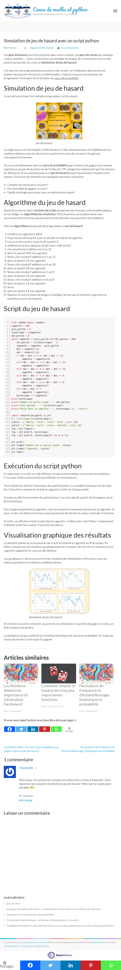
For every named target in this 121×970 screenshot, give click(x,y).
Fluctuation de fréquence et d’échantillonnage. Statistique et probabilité (94, 694)
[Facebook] (9, 727)
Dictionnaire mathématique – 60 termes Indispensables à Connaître (42, 919)
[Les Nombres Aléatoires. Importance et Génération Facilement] (21, 673)
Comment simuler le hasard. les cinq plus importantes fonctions (58, 692)
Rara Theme (99, 942)
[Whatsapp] (56, 727)
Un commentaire (69, 47)
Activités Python (45, 47)
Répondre (26, 800)
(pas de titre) (13, 903)
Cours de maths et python (60, 9)
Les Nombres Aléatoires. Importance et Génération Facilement (16, 694)
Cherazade (26, 767)
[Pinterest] (44, 727)
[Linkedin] (32, 727)
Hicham (12, 47)
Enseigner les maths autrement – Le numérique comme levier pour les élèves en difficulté (53, 908)
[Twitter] (21, 727)
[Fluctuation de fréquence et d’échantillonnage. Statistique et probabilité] (96, 673)
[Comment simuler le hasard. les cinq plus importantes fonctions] (58, 673)
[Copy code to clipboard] (111, 324)
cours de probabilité (66, 78)
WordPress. (13, 946)
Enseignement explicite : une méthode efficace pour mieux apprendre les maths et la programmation (59, 925)
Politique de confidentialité (34, 946)
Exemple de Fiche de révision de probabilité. (30, 914)
